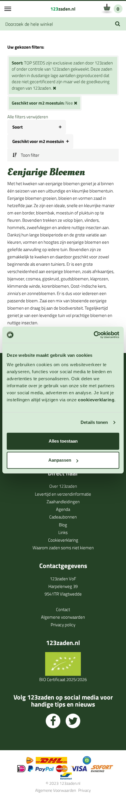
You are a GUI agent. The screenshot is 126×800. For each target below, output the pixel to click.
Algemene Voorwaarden (55, 790)
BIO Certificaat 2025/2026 (63, 679)
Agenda (63, 509)
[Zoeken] (117, 23)
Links (63, 532)
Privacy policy (63, 624)
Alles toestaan (63, 441)
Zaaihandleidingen (63, 501)
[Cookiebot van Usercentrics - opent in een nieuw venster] (93, 335)
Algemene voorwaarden (63, 617)
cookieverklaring (96, 399)
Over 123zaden (63, 486)
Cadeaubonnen (63, 517)
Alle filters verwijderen (27, 116)
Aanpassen (59, 460)
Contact (63, 609)
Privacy (84, 790)
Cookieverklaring (63, 540)
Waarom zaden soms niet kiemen (63, 547)
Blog (63, 524)
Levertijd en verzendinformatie (63, 494)
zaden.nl (62, 8)
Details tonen (94, 422)
